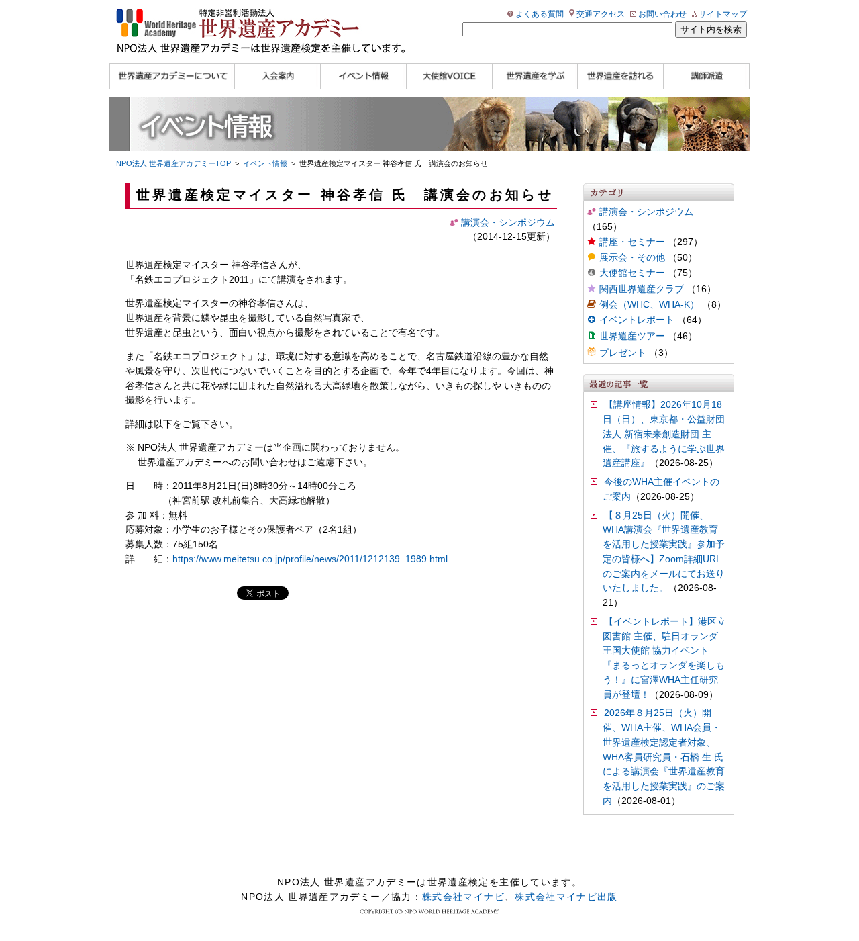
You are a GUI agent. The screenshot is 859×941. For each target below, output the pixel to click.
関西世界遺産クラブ (641, 289)
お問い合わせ (662, 14)
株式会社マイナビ (463, 896)
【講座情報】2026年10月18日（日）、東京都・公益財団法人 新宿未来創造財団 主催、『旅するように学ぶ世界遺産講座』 (664, 434)
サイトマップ (723, 14)
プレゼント (622, 353)
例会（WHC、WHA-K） (649, 305)
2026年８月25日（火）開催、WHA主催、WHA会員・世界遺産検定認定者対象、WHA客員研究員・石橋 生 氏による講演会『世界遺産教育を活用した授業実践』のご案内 (664, 757)
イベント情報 (265, 163)
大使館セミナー (632, 273)
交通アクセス (600, 14)
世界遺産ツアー (632, 336)
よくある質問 (539, 14)
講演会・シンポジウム (646, 212)
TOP (173, 163)
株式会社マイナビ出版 (566, 896)
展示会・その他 (632, 258)
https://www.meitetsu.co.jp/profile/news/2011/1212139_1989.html (310, 559)
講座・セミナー (632, 242)
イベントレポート (636, 320)
